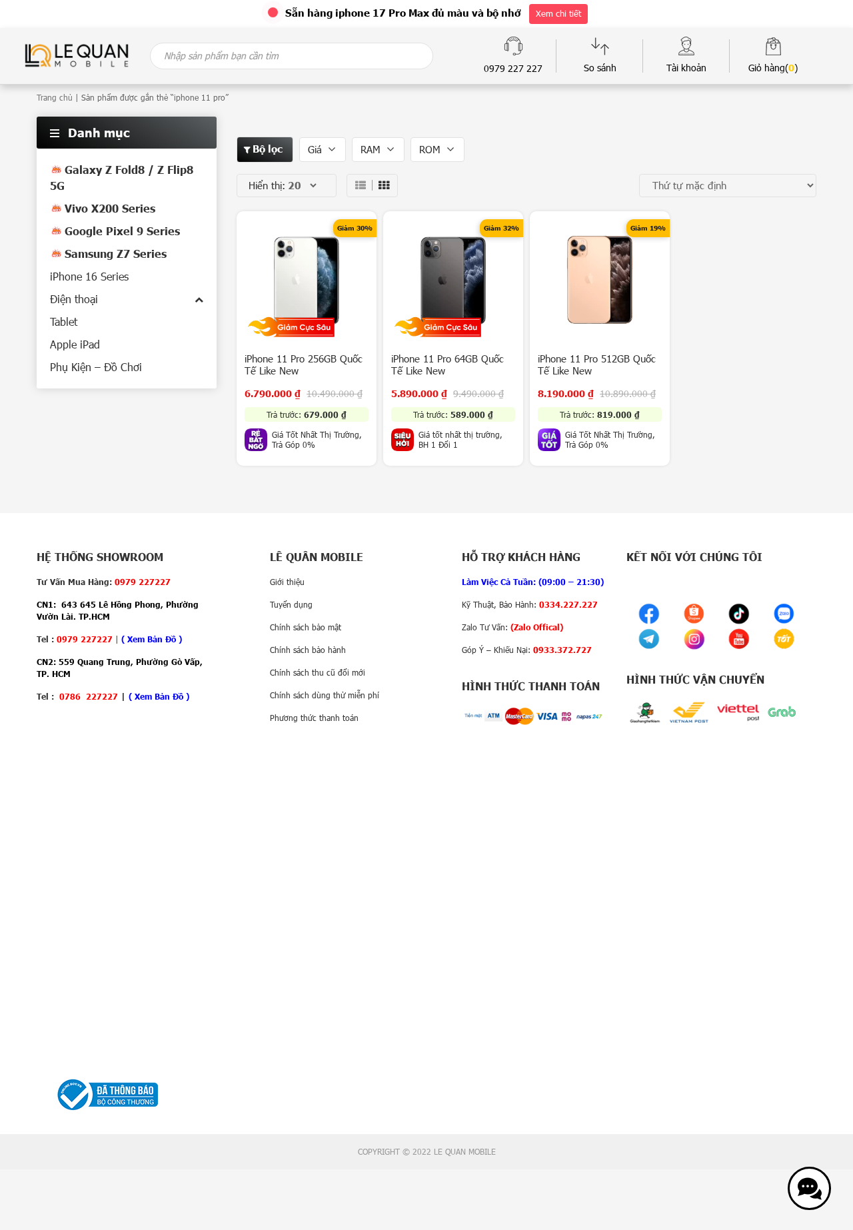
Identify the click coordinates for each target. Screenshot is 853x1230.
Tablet (63, 321)
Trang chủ (55, 97)
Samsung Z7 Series (116, 253)
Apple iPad (75, 344)
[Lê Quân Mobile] (76, 54)
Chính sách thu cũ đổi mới (317, 672)
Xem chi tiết (558, 13)
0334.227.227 (568, 604)
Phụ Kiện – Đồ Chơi (96, 366)
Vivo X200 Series (110, 208)
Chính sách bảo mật (305, 627)
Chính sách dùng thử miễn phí (324, 695)
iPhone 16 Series (89, 276)
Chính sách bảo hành (308, 649)
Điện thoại (74, 299)
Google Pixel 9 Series (122, 231)
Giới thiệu (287, 581)
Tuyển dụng (291, 604)
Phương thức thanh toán (314, 717)
